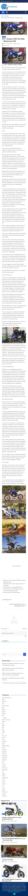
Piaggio (3, 773)
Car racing (4, 735)
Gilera (3, 743)
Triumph (4, 784)
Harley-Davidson (5, 745)
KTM (3, 761)
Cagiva (3, 731)
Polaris (3, 775)
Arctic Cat (4, 701)
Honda (3, 747)
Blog (3, 723)
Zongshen (4, 796)
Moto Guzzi (4, 767)
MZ (3, 771)
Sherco (3, 779)
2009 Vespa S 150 (7, 599)
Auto (3, 703)
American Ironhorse (6, 697)
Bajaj (3, 707)
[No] (26, 889)
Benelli (3, 709)
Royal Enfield (5, 777)
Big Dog (3, 713)
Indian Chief (4, 755)
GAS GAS (4, 741)
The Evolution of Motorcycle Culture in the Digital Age (14, 683)
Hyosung (4, 753)
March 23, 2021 (6, 821)
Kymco (3, 763)
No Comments (6, 45)
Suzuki (3, 781)
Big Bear (4, 711)
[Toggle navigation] (7, 12)
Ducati (3, 739)
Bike (3, 715)
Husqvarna (4, 751)
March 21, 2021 (6, 861)
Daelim (3, 737)
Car (3, 733)
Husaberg (4, 749)
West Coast (4, 792)
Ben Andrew (17, 43)
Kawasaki (4, 759)
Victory (3, 789)
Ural (3, 785)
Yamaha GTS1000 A (7, 859)
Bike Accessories (6, 719)
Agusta (5, 717)
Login (25, 628)
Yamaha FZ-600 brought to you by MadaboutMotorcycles (17, 605)
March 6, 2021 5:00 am (8, 43)
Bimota (3, 721)
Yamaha (3, 36)
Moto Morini (4, 769)
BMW (3, 725)
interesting (4, 757)
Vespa (3, 788)
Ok (14, 894)
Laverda (4, 765)
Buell (3, 729)
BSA (3, 727)
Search (24, 654)
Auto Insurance (5, 705)
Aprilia (3, 699)
